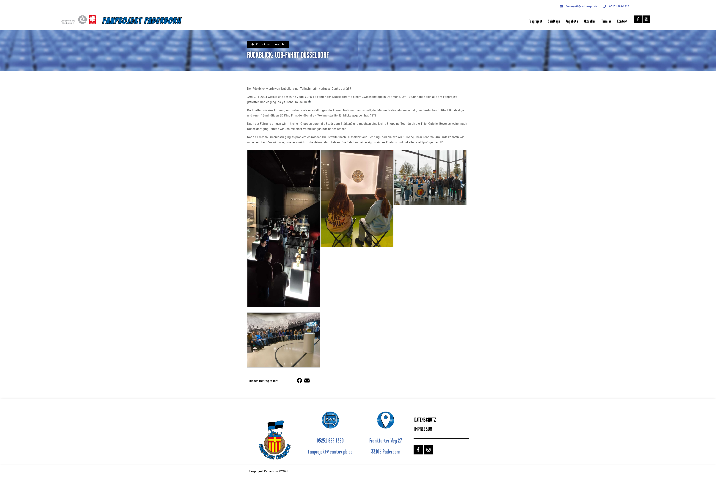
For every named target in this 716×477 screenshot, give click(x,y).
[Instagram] (646, 19)
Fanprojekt (535, 21)
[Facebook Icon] (638, 19)
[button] (300, 381)
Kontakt (622, 21)
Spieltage (554, 21)
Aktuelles (590, 21)
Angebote (572, 21)
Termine (606, 21)
